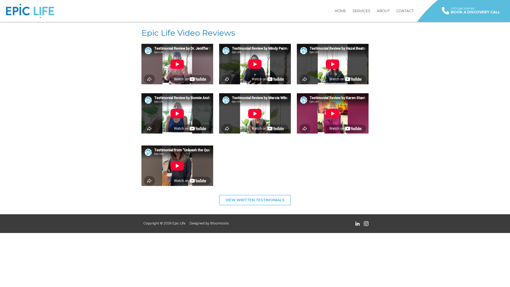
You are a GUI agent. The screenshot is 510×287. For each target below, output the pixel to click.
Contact (405, 11)
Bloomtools (219, 223)
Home (340, 11)
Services (361, 11)
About (383, 11)
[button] (255, 200)
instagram (366, 223)
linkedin (357, 223)
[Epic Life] (30, 11)
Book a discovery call (475, 10)
